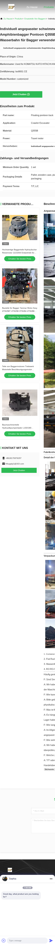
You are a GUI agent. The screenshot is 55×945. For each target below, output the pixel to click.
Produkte (49, 7)
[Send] (51, 940)
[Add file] (4, 940)
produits (18, 19)
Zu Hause (32, 7)
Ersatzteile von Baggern (35, 19)
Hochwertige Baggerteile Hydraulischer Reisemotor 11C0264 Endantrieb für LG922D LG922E (19, 252)
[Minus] (51, 878)
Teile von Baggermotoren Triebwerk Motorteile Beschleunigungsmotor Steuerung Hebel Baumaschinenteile (18, 369)
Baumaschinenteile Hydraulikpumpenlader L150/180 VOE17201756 (16, 428)
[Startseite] (11, 7)
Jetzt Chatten (19, 94)
